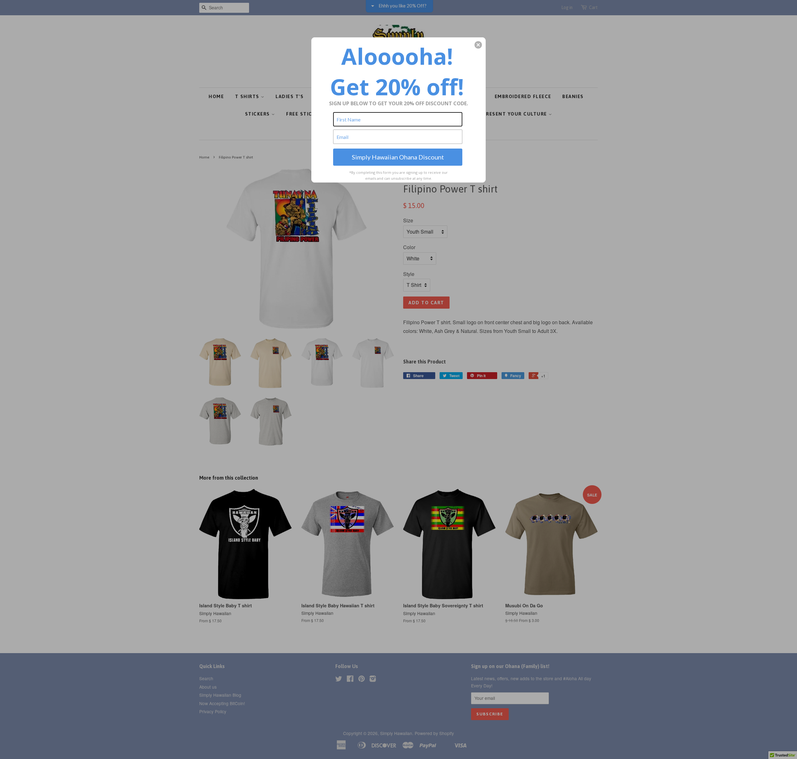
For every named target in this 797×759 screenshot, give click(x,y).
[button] (478, 45)
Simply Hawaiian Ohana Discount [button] (398, 157)
